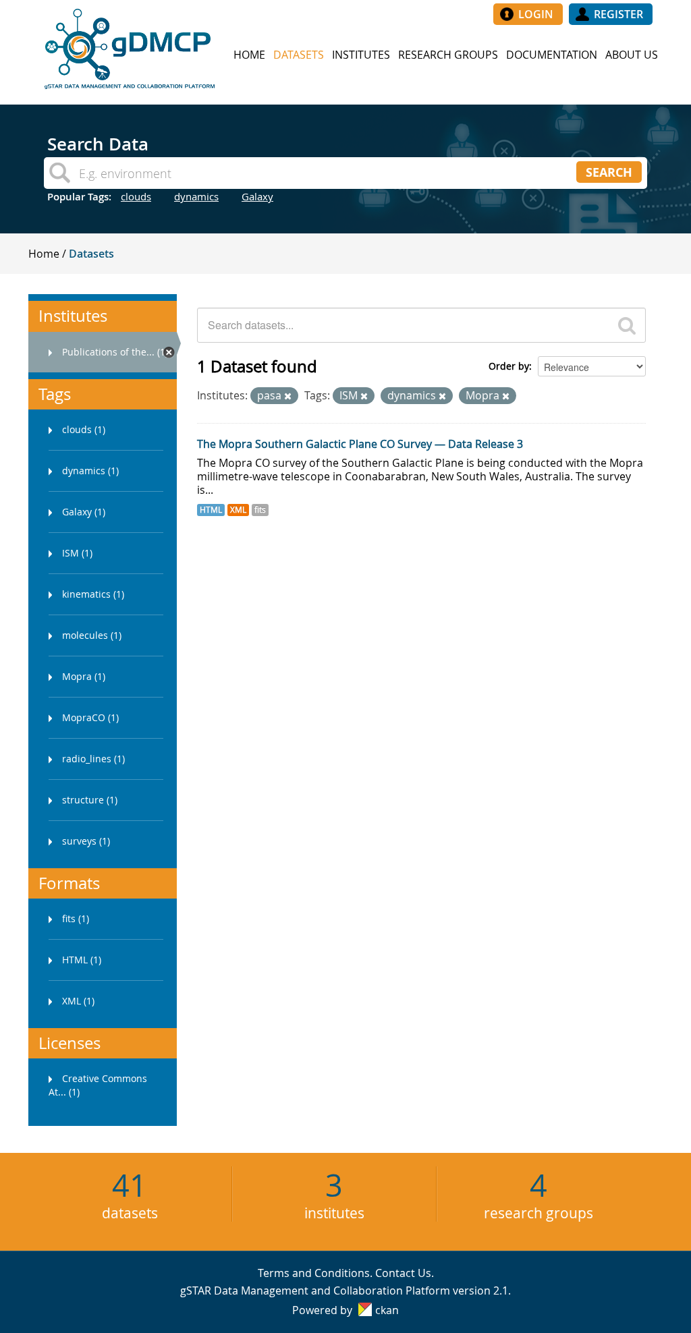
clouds (136, 196)
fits (260, 510)
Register (618, 14)
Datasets (298, 54)
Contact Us (403, 1273)
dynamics (196, 196)
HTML (211, 510)
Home (249, 54)
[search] (627, 325)
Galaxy (257, 196)
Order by (509, 366)
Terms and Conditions (314, 1273)
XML (238, 510)
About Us (631, 54)
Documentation (551, 54)
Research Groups (448, 54)
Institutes (361, 54)
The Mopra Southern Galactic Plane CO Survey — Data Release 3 (360, 443)
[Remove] (288, 396)
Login (535, 14)
